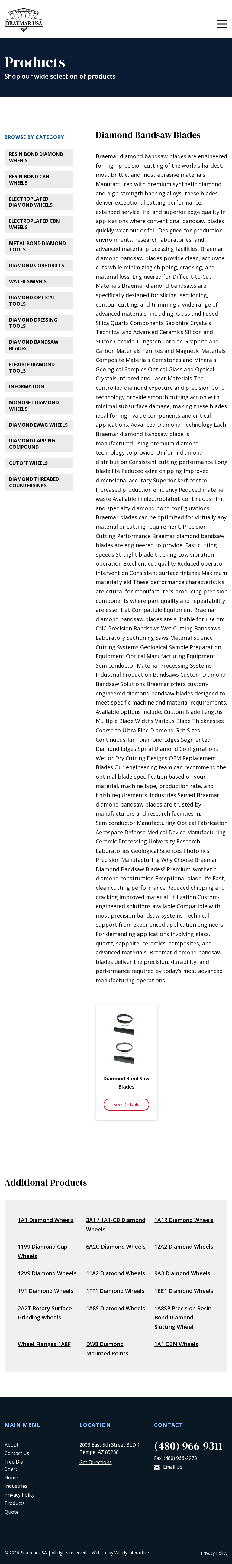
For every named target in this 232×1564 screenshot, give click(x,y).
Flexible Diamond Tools (32, 367)
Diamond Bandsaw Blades (33, 345)
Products (15, 1503)
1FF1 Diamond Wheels (115, 1290)
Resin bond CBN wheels (29, 179)
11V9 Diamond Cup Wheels (42, 1251)
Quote (12, 1512)
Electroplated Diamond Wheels (31, 202)
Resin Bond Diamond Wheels (36, 157)
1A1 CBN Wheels (176, 1344)
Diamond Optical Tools (32, 300)
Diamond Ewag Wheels (38, 425)
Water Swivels (28, 281)
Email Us (172, 1467)
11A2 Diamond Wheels (115, 1273)
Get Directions (95, 1462)
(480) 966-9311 (188, 1445)
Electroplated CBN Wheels (34, 224)
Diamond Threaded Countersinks (34, 482)
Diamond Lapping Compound (32, 443)
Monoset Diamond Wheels (34, 405)
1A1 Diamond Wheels (46, 1220)
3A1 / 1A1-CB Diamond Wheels (115, 1224)
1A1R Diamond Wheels (184, 1220)
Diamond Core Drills (36, 265)
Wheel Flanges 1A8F (44, 1344)
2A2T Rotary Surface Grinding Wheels (45, 1313)
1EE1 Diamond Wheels (183, 1290)
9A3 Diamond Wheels (182, 1273)
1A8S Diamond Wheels (115, 1308)
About (11, 1444)
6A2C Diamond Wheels (116, 1246)
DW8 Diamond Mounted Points (107, 1348)
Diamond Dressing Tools (33, 323)
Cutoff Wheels (28, 463)
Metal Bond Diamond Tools (37, 246)
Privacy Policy (20, 1494)
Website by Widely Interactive (120, 1553)
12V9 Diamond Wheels (47, 1273)
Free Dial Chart (14, 1465)
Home (11, 1477)
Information (26, 386)
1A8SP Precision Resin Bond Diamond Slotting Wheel (182, 1317)
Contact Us (17, 1453)
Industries (16, 1486)
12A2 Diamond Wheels (183, 1246)
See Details (126, 1104)
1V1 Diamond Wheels (45, 1290)
